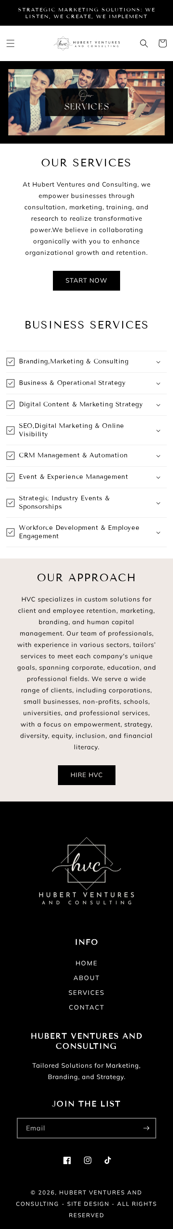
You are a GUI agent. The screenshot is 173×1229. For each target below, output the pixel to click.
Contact (87, 1007)
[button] (10, 43)
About (86, 978)
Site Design (88, 1203)
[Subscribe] (146, 1128)
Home (87, 963)
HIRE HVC (87, 775)
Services (86, 993)
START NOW (86, 280)
